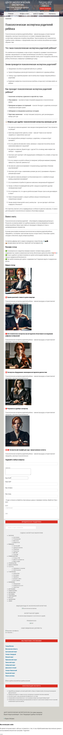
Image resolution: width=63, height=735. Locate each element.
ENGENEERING (11, 582)
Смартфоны (16, 577)
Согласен (1, 734)
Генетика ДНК (16, 546)
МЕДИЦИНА (11, 544)
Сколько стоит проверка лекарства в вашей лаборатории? (35, 698)
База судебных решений (24, 680)
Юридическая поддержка (31, 522)
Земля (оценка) (17, 570)
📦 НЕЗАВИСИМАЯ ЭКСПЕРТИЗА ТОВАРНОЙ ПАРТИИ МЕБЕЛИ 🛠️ (24, 243)
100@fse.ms (45, 6)
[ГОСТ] (31, 623)
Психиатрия (16, 549)
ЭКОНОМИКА (11, 594)
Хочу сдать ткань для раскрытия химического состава (24, 696)
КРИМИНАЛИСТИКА (13, 556)
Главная (10, 14)
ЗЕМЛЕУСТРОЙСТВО (13, 565)
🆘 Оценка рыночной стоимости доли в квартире (20, 297)
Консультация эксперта (31, 686)
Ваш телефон (8, 488)
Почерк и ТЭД (16, 558)
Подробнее (26, 730)
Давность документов (18, 559)
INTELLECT (10, 597)
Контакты (52, 14)
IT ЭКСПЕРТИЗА (12, 571)
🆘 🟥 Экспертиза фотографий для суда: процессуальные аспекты (25, 450)
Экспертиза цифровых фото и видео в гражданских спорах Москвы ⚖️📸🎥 (26, 241)
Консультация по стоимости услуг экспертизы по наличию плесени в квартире (30, 694)
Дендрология (16, 542)
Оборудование (16, 583)
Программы (16, 575)
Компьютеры (16, 573)
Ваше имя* (8, 481)
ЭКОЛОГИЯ (11, 535)
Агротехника (16, 537)
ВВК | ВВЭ (15, 552)
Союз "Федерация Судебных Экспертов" (31, 714)
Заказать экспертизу (45, 8)
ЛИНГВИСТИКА (11, 592)
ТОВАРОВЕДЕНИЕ (12, 596)
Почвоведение (17, 539)
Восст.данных (16, 580)
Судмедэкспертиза (18, 547)
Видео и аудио (16, 561)
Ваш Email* (8, 478)
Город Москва (9, 646)
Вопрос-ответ (24, 14)
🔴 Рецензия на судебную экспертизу (16, 408)
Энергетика (16, 587)
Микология (16, 540)
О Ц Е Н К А (11, 566)
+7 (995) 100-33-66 (45, 4)
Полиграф (15, 554)
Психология (8, 18)
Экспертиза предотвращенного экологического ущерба (31, 616)
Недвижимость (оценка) (19, 568)
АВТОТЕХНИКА (11, 589)
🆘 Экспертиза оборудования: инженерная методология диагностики (26, 372)
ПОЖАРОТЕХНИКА (12, 590)
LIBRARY (10, 601)
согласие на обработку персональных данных (22, 500)
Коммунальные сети (18, 585)
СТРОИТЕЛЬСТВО (12, 563)
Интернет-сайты (17, 578)
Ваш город (8, 494)
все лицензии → (9, 632)
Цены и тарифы (38, 14)
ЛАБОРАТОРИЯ (11, 599)
